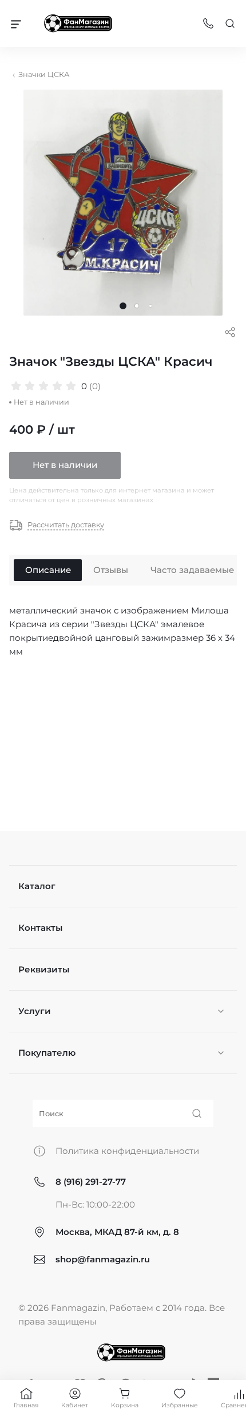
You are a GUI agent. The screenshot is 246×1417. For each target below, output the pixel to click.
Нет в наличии (65, 464)
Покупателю (47, 1052)
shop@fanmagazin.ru (102, 1259)
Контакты (40, 927)
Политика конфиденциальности (127, 1150)
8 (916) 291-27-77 (90, 1181)
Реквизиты (43, 969)
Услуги (34, 1011)
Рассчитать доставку (65, 525)
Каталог (36, 886)
